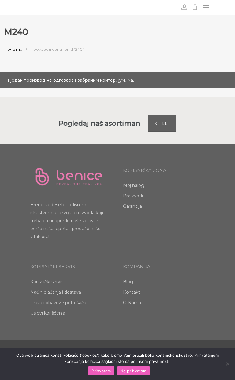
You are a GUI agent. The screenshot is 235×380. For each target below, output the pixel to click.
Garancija (132, 206)
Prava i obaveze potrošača (58, 302)
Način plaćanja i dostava (55, 292)
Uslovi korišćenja (47, 313)
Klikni (162, 123)
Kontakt (131, 292)
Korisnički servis (46, 282)
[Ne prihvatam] (227, 364)
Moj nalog (133, 185)
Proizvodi (133, 196)
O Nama (132, 302)
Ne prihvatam (133, 370)
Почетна (13, 49)
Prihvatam (101, 370)
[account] (184, 7)
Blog (128, 282)
